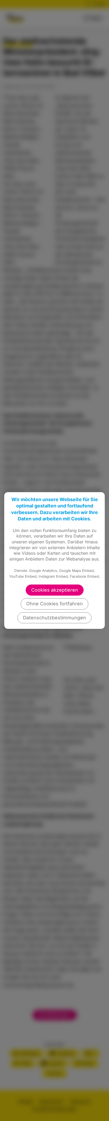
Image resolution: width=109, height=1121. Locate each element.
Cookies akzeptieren (54, 590)
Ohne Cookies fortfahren (54, 603)
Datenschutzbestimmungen (54, 617)
